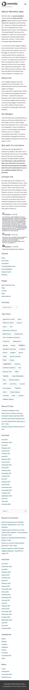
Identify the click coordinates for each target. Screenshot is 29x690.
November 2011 (6, 473)
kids (19, 367)
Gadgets (4, 644)
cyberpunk (17, 341)
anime (5, 326)
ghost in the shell (15, 356)
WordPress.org (6, 677)
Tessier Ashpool (15, 392)
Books (4, 638)
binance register (7, 548)
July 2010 (4, 498)
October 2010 (6, 493)
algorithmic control (9, 319)
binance (4, 543)
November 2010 (7, 490)
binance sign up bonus (9, 522)
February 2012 (6, 470)
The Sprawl (5, 263)
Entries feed (5, 671)
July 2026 (5, 439)
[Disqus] (14, 231)
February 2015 (6, 448)
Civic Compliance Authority (11, 337)
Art (11, 327)
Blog (3, 288)
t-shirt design (7, 388)
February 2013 (6, 459)
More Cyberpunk (7, 269)
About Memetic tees (8, 285)
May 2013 (4, 456)
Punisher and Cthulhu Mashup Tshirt (13, 418)
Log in (3, 668)
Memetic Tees (7, 371)
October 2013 (6, 453)
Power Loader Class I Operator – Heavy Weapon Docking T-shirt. (14, 532)
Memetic (4, 274)
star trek (22, 384)
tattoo (5, 392)
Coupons (6, 341)
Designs (21, 345)
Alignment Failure (8, 323)
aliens (19, 319)
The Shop (6, 395)
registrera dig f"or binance (10, 530)
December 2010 (7, 487)
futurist (5, 352)
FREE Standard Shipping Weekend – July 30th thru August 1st (13, 551)
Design (13, 345)
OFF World (5, 260)
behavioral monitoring (10, 330)
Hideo (4, 360)
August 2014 (6, 451)
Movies (6, 376)
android (19, 323)
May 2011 (4, 479)
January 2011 (5, 484)
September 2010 (7, 496)
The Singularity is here (8, 266)
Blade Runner (7, 334)
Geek (5, 356)
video (13, 395)
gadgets (13, 352)
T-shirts (17, 388)
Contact (4, 290)
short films (13, 384)
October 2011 (6, 476)
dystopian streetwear (9, 349)
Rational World (6, 272)
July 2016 (4, 445)
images (12, 360)
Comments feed (7, 674)
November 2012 (7, 465)
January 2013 (6, 462)
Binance (4, 538)
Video (3, 658)
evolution (22, 349)
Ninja (4, 380)
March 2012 (5, 467)
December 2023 (7, 442)
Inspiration (7, 364)
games (21, 352)
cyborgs (5, 345)
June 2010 (5, 501)
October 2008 (6, 504)
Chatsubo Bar (18, 334)
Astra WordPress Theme (18, 686)
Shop (3, 258)
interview (17, 364)
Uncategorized (6, 655)
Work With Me (6, 296)
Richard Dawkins (14, 380)
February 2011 (6, 482)
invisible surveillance (9, 367)
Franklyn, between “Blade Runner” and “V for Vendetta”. (13, 524)
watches (21, 395)
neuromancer (18, 376)
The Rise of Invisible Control (10, 410)
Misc (16, 372)
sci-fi (4, 384)
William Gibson (8, 399)
